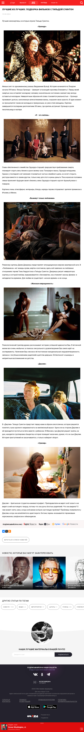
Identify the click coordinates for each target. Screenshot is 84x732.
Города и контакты (6, 700)
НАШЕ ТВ (54, 2)
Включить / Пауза (4, 727)
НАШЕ (13, 2)
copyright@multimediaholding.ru (47, 695)
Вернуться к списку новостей (15, 540)
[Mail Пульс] (56, 524)
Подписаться (63, 654)
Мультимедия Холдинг (42, 682)
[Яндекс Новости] (30, 524)
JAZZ (33, 2)
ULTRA (44, 2)
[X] (6, 531)
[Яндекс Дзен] (44, 524)
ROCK (23, 2)
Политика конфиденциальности (67, 700)
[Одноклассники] (9, 531)
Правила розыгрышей (24, 700)
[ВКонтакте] (3, 531)
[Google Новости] (70, 524)
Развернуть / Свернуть (42, 723)
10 (81, 729)
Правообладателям (46, 700)
